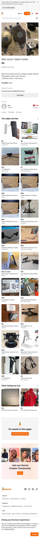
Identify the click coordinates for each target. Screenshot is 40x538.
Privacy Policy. (9, 529)
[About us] (32, 13)
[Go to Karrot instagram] (29, 489)
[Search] (37, 18)
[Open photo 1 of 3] (13, 39)
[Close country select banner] (38, 2)
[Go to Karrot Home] (6, 489)
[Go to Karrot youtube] (33, 489)
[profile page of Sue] (4, 106)
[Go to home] (2, 13)
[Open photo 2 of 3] (32, 30)
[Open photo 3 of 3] (32, 47)
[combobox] (18, 18)
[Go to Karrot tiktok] (37, 489)
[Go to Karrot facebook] (25, 489)
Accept (34, 534)
